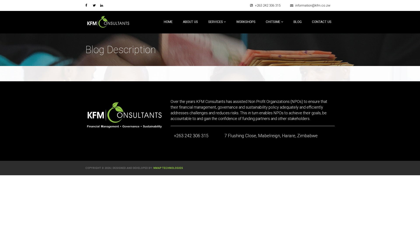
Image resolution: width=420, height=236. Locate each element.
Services (216, 22)
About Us (190, 22)
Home (168, 22)
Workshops (246, 22)
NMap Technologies (168, 168)
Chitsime (273, 22)
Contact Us (321, 22)
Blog (298, 22)
